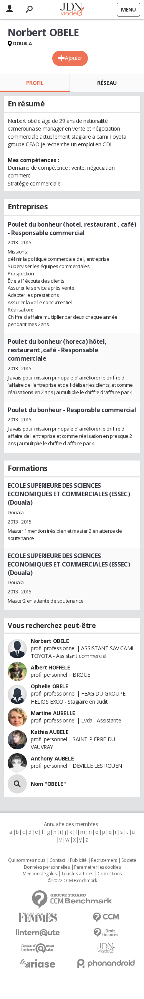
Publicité (78, 860)
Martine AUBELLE (53, 713)
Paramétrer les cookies (97, 867)
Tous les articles (77, 873)
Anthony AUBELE (52, 758)
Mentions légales (39, 873)
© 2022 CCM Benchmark (72, 880)
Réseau (106, 82)
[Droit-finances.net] (106, 933)
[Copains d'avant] (38, 948)
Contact (57, 860)
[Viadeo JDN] (106, 948)
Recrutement (104, 860)
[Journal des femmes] (38, 917)
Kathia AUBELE (50, 732)
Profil (34, 82)
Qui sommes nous (26, 860)
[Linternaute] (38, 932)
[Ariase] (38, 963)
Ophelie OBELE (49, 686)
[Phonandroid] (106, 963)
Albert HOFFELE (50, 667)
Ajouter (73, 57)
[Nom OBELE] (17, 784)
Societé (128, 860)
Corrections (109, 873)
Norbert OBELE (50, 640)
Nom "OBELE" (48, 783)
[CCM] (106, 917)
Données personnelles (47, 867)
